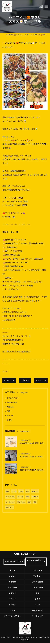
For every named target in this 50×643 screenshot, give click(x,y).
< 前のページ (9, 380)
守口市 (21, 491)
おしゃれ (20, 497)
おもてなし (9, 507)
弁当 (27, 491)
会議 (8, 411)
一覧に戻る (25, 380)
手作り (9, 420)
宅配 (27, 497)
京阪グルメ (21, 502)
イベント (5, 371)
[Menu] (46, 6)
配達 (29, 502)
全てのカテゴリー (13, 398)
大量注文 (10, 407)
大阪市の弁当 (12, 402)
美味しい (35, 491)
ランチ (14, 491)
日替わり (35, 497)
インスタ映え (10, 497)
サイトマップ (37, 616)
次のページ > (41, 380)
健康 (34, 502)
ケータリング (10, 502)
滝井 (7, 491)
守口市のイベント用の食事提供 (16, 351)
